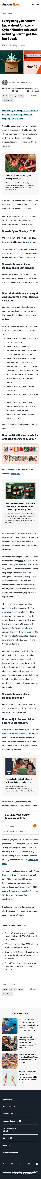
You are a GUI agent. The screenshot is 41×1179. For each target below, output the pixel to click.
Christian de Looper (23, 82)
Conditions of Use (17, 1172)
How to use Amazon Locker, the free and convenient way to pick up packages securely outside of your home (29, 1025)
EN (7, 1131)
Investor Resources (10, 1121)
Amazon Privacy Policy (11, 831)
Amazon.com (8, 1114)
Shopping (13, 96)
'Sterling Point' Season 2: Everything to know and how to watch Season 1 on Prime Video (21, 955)
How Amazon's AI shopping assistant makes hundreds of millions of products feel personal (28, 1042)
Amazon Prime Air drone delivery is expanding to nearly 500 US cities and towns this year (21, 936)
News (4, 13)
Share (35, 96)
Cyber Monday (7, 100)
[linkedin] (28, 1163)
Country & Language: (9, 1128)
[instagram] (12, 1163)
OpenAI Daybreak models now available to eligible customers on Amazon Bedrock (21, 966)
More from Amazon (10, 1152)
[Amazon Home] (11, 4)
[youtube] (37, 1163)
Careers (6, 1138)
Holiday (20, 96)
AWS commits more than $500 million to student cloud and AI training (21, 945)
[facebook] (4, 1163)
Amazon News (8, 1099)
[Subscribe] (35, 826)
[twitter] (20, 1163)
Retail (10, 13)
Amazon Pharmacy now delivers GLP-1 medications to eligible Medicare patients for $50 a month (28, 1077)
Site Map (6, 1145)
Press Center (8, 1106)
